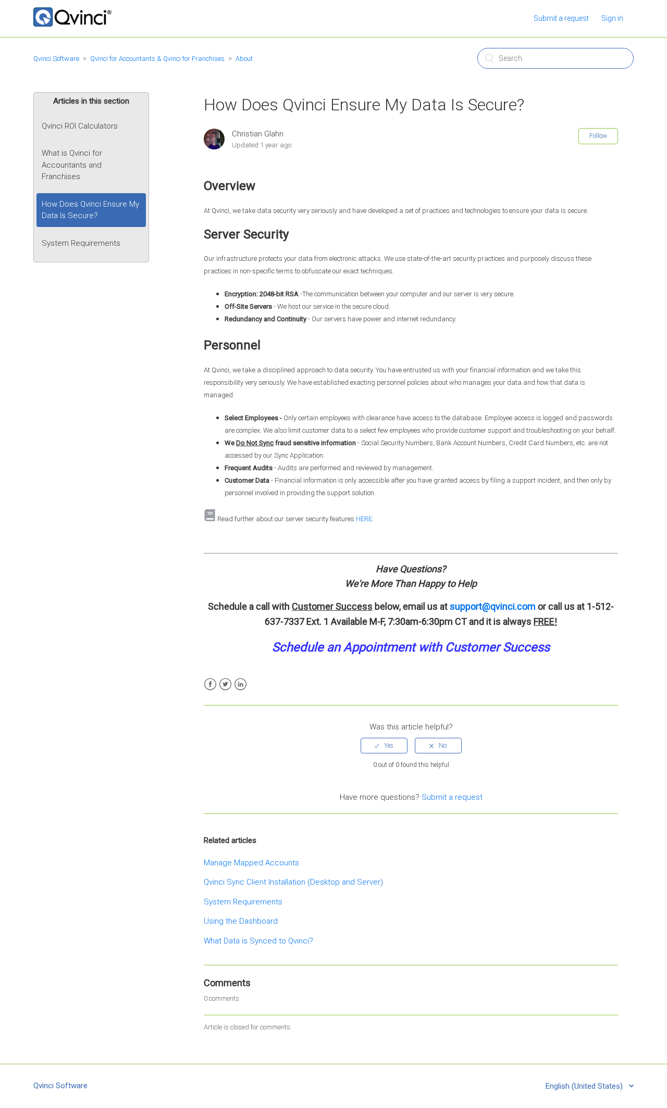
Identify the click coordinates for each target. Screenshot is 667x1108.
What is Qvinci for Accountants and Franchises (72, 164)
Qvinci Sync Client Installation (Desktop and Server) (293, 882)
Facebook (210, 684)
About (244, 58)
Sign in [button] (612, 18)
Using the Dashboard (241, 921)
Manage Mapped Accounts (251, 862)
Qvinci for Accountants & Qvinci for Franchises (157, 58)
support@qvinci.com (493, 606)
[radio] (384, 745)
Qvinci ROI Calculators (80, 126)
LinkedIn (240, 684)
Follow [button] (598, 136)
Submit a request (561, 18)
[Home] (72, 24)
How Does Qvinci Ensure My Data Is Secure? (90, 210)
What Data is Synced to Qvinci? (258, 941)
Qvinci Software (56, 58)
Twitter (225, 684)
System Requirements (81, 243)
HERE (364, 519)
